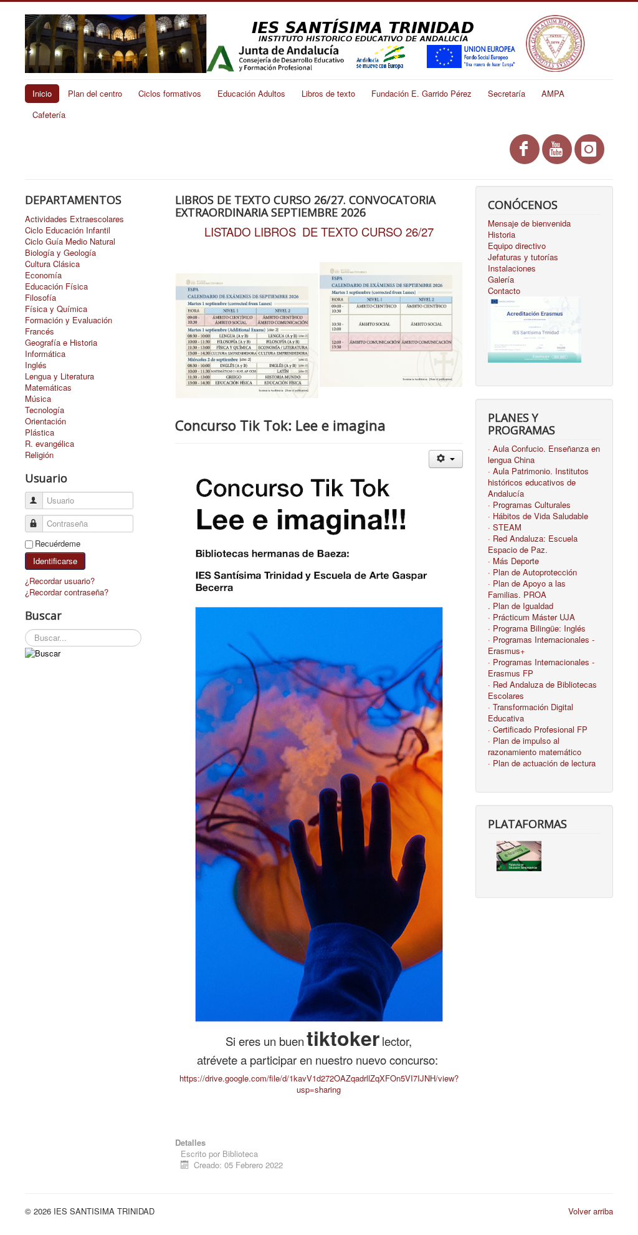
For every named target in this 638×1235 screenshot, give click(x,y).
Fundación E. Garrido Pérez (421, 93)
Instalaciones (512, 268)
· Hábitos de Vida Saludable (538, 516)
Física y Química (56, 309)
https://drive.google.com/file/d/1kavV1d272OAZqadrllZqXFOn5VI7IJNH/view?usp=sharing (319, 1083)
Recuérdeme (57, 543)
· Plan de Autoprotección (532, 572)
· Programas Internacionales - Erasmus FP (541, 668)
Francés (39, 331)
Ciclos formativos (169, 93)
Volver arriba (590, 1211)
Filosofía (40, 297)
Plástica (39, 432)
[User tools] (446, 459)
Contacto (504, 290)
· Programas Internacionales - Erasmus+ (541, 645)
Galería (501, 279)
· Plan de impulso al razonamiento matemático (534, 746)
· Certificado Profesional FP (538, 729)
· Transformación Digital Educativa (530, 712)
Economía (43, 275)
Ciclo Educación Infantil (67, 230)
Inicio (42, 93)
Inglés (36, 365)
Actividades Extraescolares (74, 219)
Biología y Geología (60, 252)
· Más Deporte (513, 561)
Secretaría (506, 93)
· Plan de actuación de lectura (542, 763)
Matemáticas (48, 387)
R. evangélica (49, 443)
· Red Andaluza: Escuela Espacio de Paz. (533, 544)
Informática (45, 353)
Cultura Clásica (52, 264)
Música (38, 398)
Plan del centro (95, 93)
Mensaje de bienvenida (529, 223)
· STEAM (504, 527)
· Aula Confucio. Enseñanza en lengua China (544, 454)
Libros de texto (328, 93)
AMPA (552, 93)
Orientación (45, 421)
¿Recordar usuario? (60, 581)
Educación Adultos (251, 93)
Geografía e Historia (61, 342)
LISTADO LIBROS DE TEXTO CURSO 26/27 (319, 231)
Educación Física (56, 286)
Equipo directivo (517, 245)
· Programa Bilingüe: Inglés (537, 628)
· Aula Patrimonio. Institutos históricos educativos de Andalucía (538, 482)
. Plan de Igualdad (520, 606)
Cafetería (48, 114)
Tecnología (44, 410)
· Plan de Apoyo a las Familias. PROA (527, 589)
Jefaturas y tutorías (523, 257)
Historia (501, 234)
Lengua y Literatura (59, 376)
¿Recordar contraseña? (66, 592)
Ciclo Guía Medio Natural (70, 241)
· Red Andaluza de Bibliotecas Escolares (542, 690)
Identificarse (55, 561)
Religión (39, 455)
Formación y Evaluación (68, 320)
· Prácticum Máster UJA (531, 617)
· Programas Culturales (529, 504)
